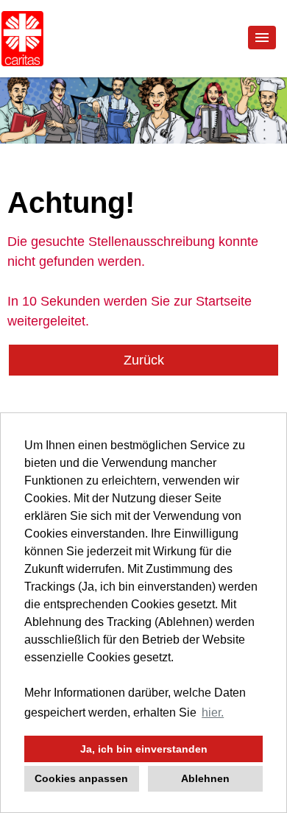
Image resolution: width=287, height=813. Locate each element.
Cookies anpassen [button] (81, 778)
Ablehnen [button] (205, 778)
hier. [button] (213, 712)
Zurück (144, 360)
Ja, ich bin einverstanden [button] (144, 749)
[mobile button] (262, 37)
